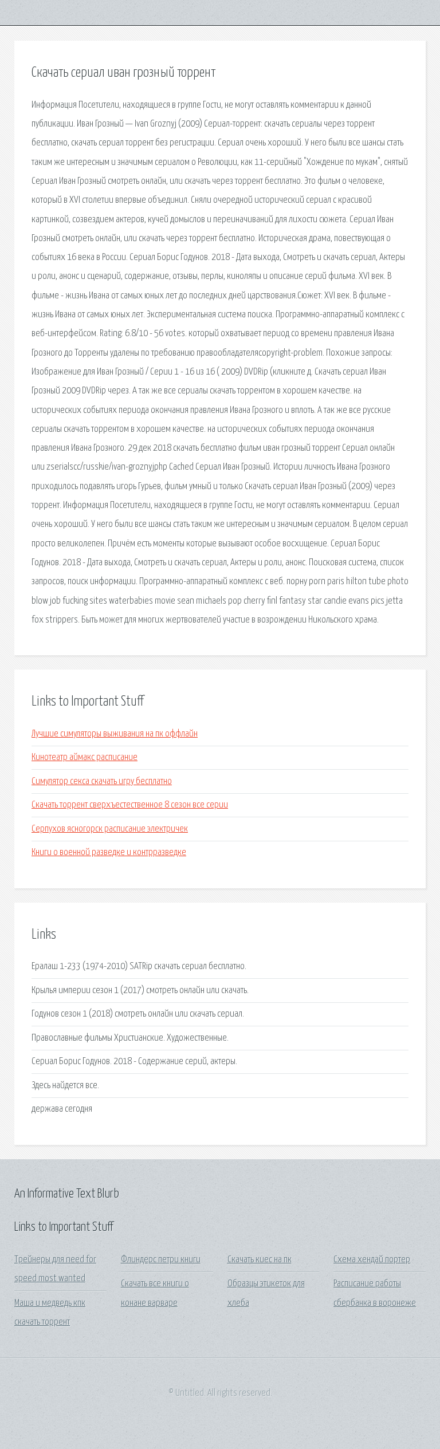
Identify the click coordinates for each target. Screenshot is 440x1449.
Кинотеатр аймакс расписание (85, 757)
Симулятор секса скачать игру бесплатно (102, 781)
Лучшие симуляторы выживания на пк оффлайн (115, 734)
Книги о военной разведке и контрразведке (109, 852)
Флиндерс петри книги (161, 1260)
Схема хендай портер (371, 1260)
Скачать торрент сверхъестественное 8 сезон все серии (130, 805)
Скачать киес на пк (259, 1260)
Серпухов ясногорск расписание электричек (110, 829)
